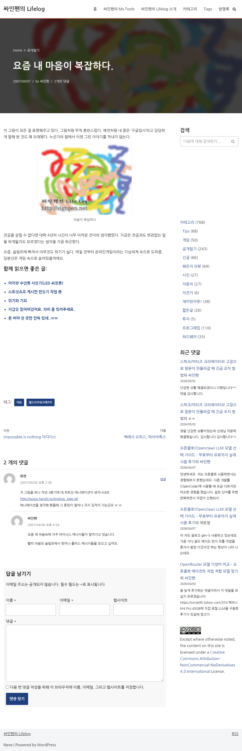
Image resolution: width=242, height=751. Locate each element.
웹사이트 (120, 600)
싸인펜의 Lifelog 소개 (158, 9)
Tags (208, 9)
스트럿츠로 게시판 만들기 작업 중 (35, 292)
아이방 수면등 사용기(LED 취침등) (35, 283)
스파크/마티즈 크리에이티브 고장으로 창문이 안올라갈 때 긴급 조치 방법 (208, 368)
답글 (163, 479)
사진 (186, 275)
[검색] (234, 9)
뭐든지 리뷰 (191, 266)
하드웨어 (189, 337)
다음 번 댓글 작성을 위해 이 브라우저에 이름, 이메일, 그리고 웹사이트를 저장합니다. (77, 687)
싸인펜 (44, 81)
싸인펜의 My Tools (119, 9)
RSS (235, 734)
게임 (186, 240)
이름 (11, 600)
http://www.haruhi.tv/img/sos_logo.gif (49, 499)
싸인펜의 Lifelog (17, 734)
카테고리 (190, 9)
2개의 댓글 (61, 81)
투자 (186, 319)
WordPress (46, 745)
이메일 (66, 600)
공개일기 (33, 50)
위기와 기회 (17, 300)
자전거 (187, 293)
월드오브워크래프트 (40, 402)
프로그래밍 (191, 328)
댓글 (11, 621)
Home (17, 50)
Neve (8, 745)
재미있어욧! (192, 301)
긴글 (186, 257)
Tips (186, 231)
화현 (23, 476)
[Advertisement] (39, 360)
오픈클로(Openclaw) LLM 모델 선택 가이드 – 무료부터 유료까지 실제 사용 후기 (208, 455)
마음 (19, 402)
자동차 (187, 284)
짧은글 (187, 310)
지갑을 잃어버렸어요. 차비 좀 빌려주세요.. (42, 309)
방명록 (224, 9)
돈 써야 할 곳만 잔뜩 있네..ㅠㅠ (33, 318)
